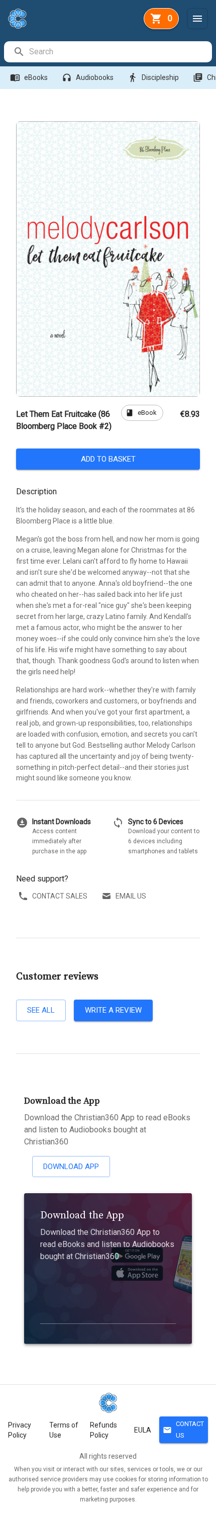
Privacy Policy (19, 1430)
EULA (142, 1430)
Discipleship (153, 77)
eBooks (29, 77)
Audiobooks (88, 77)
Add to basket (108, 459)
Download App (71, 1166)
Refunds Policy (103, 1430)
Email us (131, 896)
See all (41, 1010)
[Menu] (197, 18)
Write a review (113, 1010)
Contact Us (183, 1429)
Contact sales (59, 896)
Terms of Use (63, 1430)
